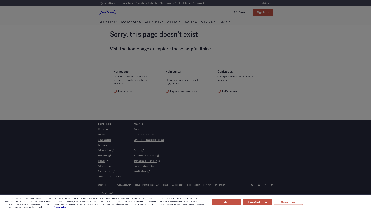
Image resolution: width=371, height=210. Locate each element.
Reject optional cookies (257, 202)
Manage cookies (288, 202)
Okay (226, 202)
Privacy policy (68, 207)
